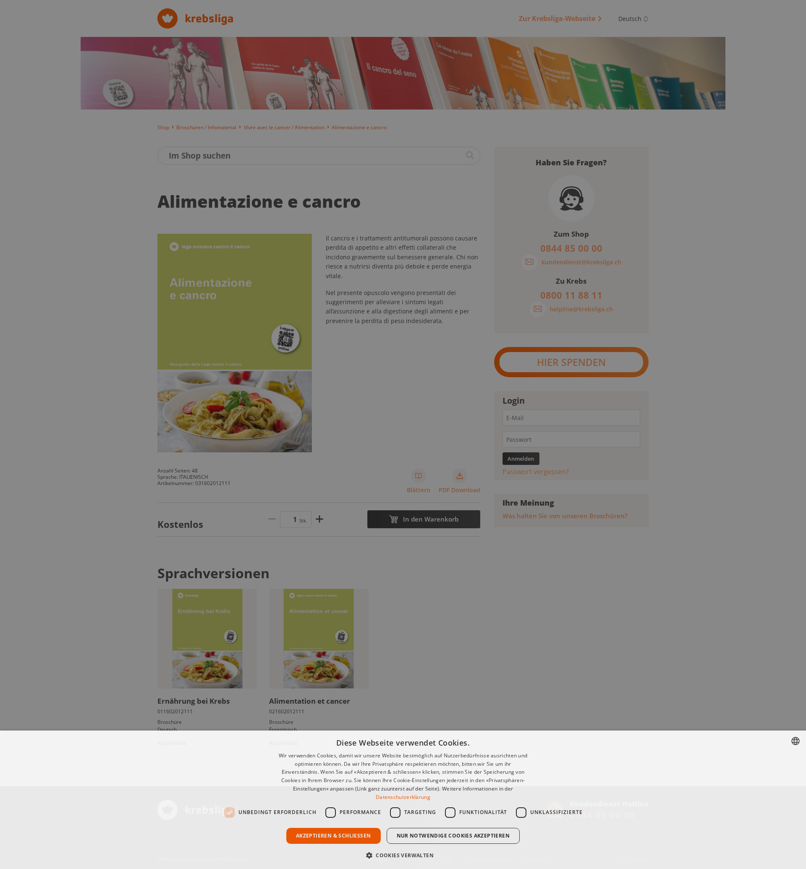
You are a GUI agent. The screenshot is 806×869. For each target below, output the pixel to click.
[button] (403, 854)
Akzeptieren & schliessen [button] (333, 835)
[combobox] (795, 741)
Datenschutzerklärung (403, 797)
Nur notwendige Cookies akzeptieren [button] (453, 835)
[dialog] (403, 800)
